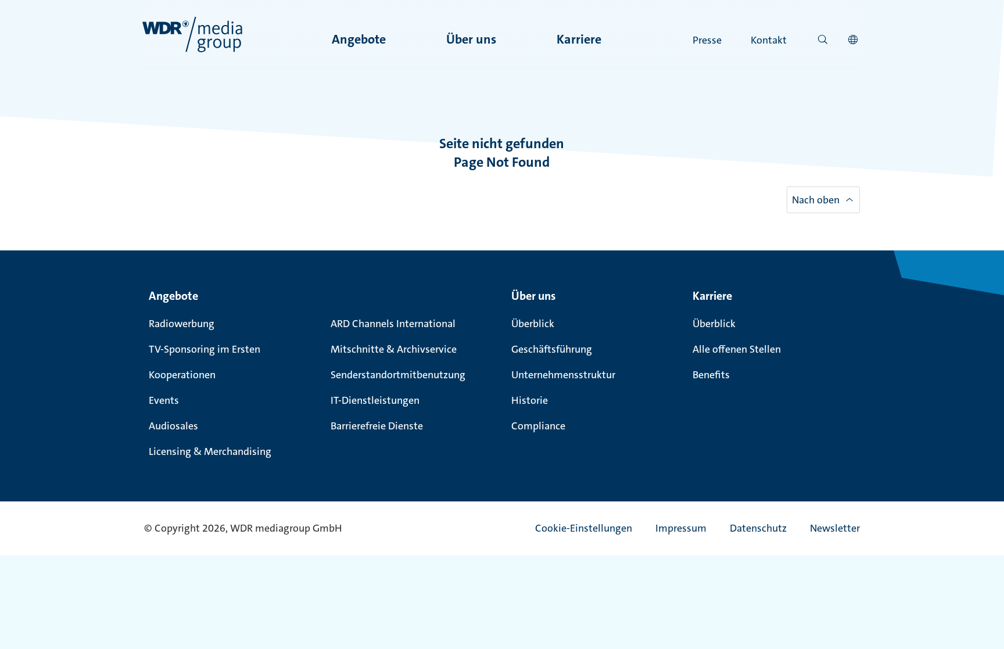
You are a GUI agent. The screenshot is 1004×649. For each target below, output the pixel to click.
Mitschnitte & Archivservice (394, 349)
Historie (529, 400)
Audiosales (173, 426)
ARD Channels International (393, 324)
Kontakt (769, 40)
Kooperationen (182, 375)
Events (164, 400)
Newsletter (835, 528)
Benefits (711, 375)
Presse (707, 40)
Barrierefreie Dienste (377, 426)
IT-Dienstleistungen (375, 400)
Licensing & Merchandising (210, 451)
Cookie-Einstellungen (583, 528)
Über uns (471, 39)
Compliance (538, 426)
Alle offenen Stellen (737, 349)
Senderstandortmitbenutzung (398, 375)
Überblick (532, 324)
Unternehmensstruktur (563, 375)
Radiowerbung (181, 324)
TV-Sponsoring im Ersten (204, 349)
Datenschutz (758, 528)
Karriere (579, 39)
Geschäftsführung (551, 349)
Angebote (359, 39)
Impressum (681, 528)
